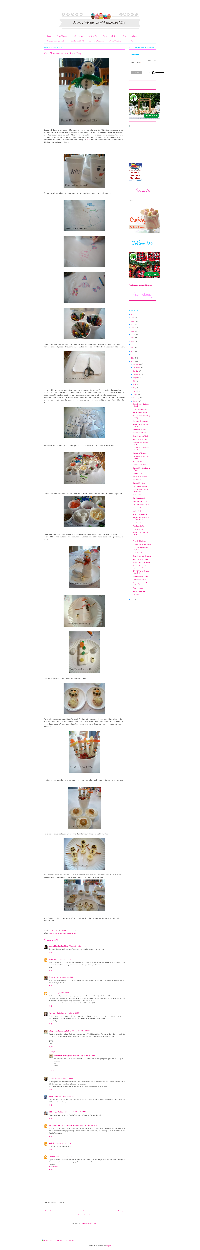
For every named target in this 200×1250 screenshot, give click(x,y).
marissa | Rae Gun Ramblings (58, 946)
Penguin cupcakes (138, 529)
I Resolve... (136, 595)
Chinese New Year (139, 483)
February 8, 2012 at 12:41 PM (76, 1112)
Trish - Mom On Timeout (57, 1112)
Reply (50, 952)
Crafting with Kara (130, 36)
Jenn (50, 959)
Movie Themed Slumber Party (141, 425)
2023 (133, 324)
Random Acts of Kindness (141, 562)
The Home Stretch (139, 498)
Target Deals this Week (140, 436)
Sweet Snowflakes (139, 591)
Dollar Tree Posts (115, 41)
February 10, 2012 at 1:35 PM (87, 1125)
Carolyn (51, 1078)
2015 (133, 351)
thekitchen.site (53, 1166)
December (136, 364)
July (134, 381)
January (135, 401)
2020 (133, 335)
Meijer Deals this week (140, 559)
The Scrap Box (137, 523)
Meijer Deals (137, 511)
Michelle (51, 1143)
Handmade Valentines (140, 453)
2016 (133, 348)
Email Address (136, 63)
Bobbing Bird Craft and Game (140, 534)
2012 (133, 361)
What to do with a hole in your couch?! (141, 567)
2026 (133, 314)
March (135, 394)
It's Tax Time (137, 461)
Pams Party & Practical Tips (48, 8)
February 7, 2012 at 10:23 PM (68, 1096)
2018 (133, 341)
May (134, 388)
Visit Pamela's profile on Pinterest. (140, 285)
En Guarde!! (137, 508)
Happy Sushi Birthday (140, 476)
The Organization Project (141, 504)
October (136, 371)
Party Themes (62, 36)
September (137, 374)
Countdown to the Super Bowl (141, 405)
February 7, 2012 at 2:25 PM (64, 1078)
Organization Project (139, 580)
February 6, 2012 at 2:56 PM (81, 1031)
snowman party (72, 933)
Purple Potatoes (138, 588)
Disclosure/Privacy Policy (56, 41)
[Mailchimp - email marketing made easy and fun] (154, 74)
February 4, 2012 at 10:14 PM (63, 977)
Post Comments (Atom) (89, 1224)
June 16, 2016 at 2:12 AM (64, 1156)
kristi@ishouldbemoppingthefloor (60, 1031)
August (135, 378)
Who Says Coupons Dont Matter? (141, 584)
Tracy (50, 993)
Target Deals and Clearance (142, 556)
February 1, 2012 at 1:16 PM (78, 946)
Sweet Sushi (137, 480)
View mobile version (84, 1215)
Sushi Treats (137, 495)
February (136, 398)
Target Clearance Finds (140, 409)
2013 (133, 358)
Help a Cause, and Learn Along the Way (141, 519)
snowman (63, 933)
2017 (133, 345)
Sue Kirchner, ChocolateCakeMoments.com (63, 1125)
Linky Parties (78, 36)
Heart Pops (136, 538)
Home (49, 36)
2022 (133, 328)
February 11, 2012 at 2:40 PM (86, 1055)
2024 (133, 321)
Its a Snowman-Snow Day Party (141, 417)
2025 (133, 318)
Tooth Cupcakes (138, 553)
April (135, 391)
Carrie (51, 977)
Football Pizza (137, 473)
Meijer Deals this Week (140, 439)
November (137, 368)
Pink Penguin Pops (139, 526)
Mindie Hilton (53, 1096)
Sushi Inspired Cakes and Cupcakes (141, 490)
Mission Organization (140, 429)
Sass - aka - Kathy (55, 1013)
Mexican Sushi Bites (139, 465)
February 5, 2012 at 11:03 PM (70, 1013)
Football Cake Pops (139, 541)
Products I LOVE (77, 41)
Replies (53, 1051)
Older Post (119, 1211)
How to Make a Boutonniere (142, 544)
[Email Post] (76, 930)
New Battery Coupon (140, 412)
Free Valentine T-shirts (140, 501)
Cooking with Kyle (110, 36)
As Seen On (92, 36)
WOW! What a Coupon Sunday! (141, 572)
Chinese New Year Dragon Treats (141, 469)
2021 (133, 331)
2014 (133, 355)
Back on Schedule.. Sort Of (141, 576)
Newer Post (49, 1211)
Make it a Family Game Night (140, 443)
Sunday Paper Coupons (140, 433)
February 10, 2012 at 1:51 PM (64, 1143)
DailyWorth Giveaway (140, 486)
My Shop (131, 41)
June (134, 384)
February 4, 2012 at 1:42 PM (61, 959)
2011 (132, 600)
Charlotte (52, 1156)
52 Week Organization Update (140, 549)
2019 (133, 338)
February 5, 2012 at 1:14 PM (62, 993)
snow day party (54, 933)
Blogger (108, 1246)
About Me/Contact (96, 41)
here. (88, 140)
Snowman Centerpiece (140, 421)
